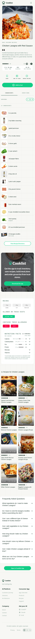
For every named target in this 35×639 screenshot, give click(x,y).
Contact (4, 615)
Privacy (12, 630)
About (4, 610)
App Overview (23, 592)
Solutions (5, 595)
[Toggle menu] (31, 3)
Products (21, 595)
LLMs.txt (5, 630)
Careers (4, 612)
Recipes (21, 598)
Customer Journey (7, 592)
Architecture (6, 598)
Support (21, 601)
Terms (18, 630)
